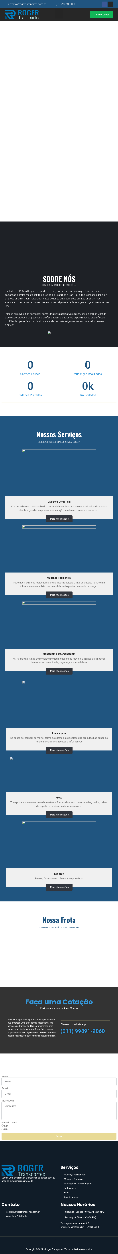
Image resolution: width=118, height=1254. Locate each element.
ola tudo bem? (9, 1122)
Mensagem (8, 1100)
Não (6, 1129)
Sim (6, 1125)
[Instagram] (59, 1241)
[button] (59, 14)
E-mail (5, 1088)
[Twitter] (64, 1241)
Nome (5, 1076)
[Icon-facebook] (53, 1241)
